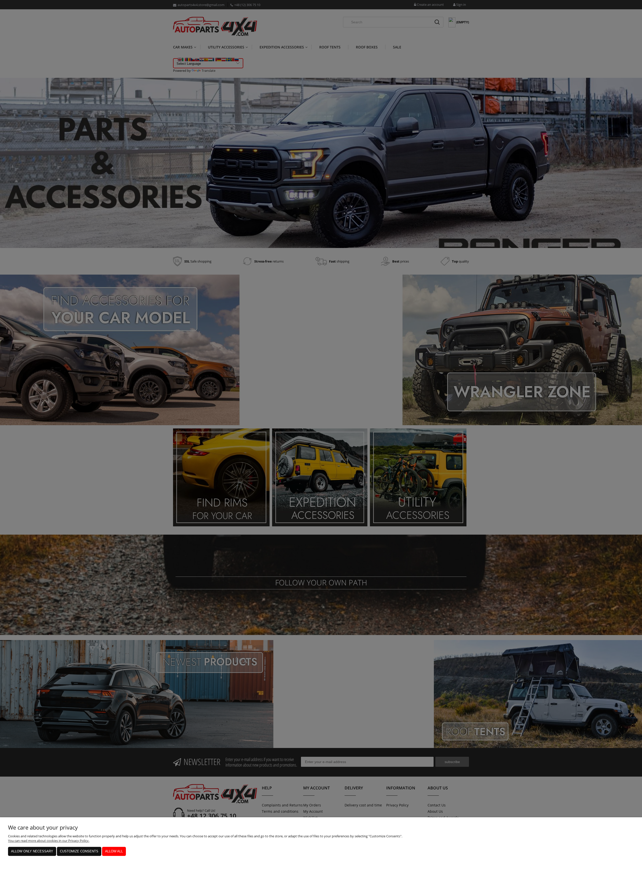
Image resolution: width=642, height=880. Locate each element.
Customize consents (79, 851)
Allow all (114, 851)
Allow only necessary (32, 851)
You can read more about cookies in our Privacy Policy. (48, 840)
